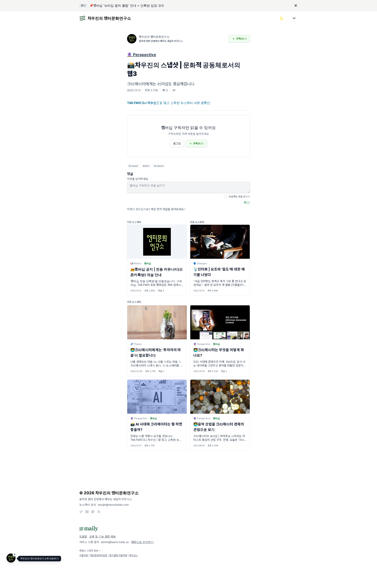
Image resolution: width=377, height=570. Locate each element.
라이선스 (133, 555)
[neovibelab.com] (81, 511)
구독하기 (241, 38)
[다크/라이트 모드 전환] (282, 18)
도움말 (83, 536)
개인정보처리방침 (98, 555)
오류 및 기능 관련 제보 (102, 536)
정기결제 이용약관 (118, 555)
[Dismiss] (296, 5)
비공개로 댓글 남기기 (239, 196)
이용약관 (83, 555)
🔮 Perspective (141, 54)
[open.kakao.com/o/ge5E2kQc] (93, 511)
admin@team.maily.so (115, 542)
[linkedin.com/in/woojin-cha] (87, 511)
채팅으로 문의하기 (142, 542)
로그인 (177, 143)
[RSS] (99, 511)
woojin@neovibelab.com (113, 504)
